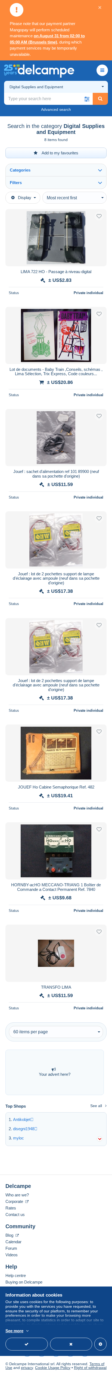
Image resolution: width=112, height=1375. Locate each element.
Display (24, 197)
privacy (27, 1367)
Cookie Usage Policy (52, 1367)
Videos (11, 1254)
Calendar (13, 1241)
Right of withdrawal (90, 1367)
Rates (10, 1208)
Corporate (14, 1201)
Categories (20, 170)
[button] (87, 99)
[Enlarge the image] (56, 237)
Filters (16, 182)
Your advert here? (54, 1074)
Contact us (15, 1214)
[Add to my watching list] (99, 216)
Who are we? (17, 1195)
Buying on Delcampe (23, 1282)
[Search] (100, 99)
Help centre (15, 1275)
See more (14, 1330)
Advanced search (56, 109)
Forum (11, 1248)
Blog (9, 1235)
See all (96, 1106)
